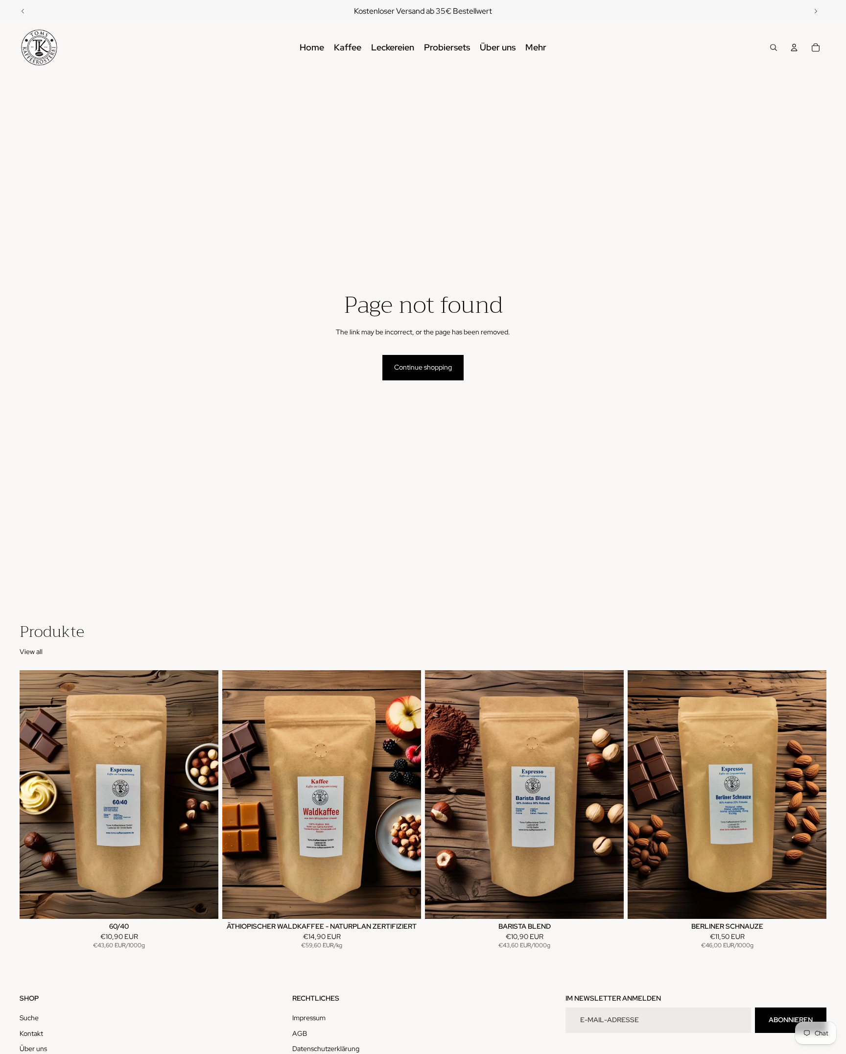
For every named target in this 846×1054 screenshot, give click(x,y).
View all (31, 651)
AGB (299, 1033)
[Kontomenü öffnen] (794, 47)
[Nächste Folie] (815, 11)
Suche (29, 1017)
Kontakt (31, 1033)
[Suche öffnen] (773, 47)
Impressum (309, 1017)
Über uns (33, 1048)
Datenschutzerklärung (325, 1048)
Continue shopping (423, 367)
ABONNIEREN (791, 1019)
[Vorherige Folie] (23, 11)
